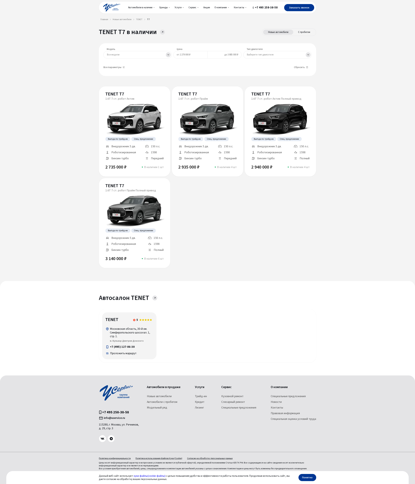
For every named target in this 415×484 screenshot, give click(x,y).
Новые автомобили (278, 32)
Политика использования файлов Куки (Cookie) (159, 458)
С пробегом (304, 32)
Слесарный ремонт (233, 402)
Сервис (226, 387)
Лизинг (199, 407)
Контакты (277, 407)
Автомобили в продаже (163, 387)
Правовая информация (285, 413)
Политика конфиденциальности (115, 458)
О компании (279, 387)
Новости (276, 402)
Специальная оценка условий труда (293, 419)
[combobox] (137, 54)
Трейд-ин (201, 396)
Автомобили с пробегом (162, 402)
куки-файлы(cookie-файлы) (149, 476)
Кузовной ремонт (232, 396)
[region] (129, 335)
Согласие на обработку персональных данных (210, 458)
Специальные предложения (238, 407)
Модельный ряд (157, 407)
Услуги (199, 387)
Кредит (199, 402)
